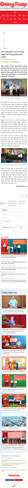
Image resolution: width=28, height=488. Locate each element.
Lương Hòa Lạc (21, 203)
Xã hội (11, 17)
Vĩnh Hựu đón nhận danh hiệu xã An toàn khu (14, 371)
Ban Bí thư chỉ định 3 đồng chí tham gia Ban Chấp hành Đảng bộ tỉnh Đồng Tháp (13, 256)
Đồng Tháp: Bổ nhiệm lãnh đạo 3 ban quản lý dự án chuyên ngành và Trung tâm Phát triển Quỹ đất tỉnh (13, 281)
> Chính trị (5, 48)
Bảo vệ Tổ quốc (12, 205)
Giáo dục (23, 17)
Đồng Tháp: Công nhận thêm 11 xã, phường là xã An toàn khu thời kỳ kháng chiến (14, 268)
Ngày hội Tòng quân (13, 201)
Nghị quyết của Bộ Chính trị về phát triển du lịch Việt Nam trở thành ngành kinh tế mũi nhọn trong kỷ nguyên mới (14, 331)
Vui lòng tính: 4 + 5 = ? (7, 227)
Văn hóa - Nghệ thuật (15, 17)
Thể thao (19, 17)
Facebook (10, 479)
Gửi (14, 231)
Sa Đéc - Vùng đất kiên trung (10, 428)
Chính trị (3, 17)
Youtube (18, 479)
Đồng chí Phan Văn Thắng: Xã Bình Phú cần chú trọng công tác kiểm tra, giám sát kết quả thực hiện (14, 352)
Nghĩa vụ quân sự (22, 201)
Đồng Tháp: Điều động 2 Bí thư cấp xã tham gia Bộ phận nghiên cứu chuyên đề (13, 262)
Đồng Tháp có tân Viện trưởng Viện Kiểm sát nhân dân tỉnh (13, 274)
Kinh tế (8, 17)
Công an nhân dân (12, 203)
